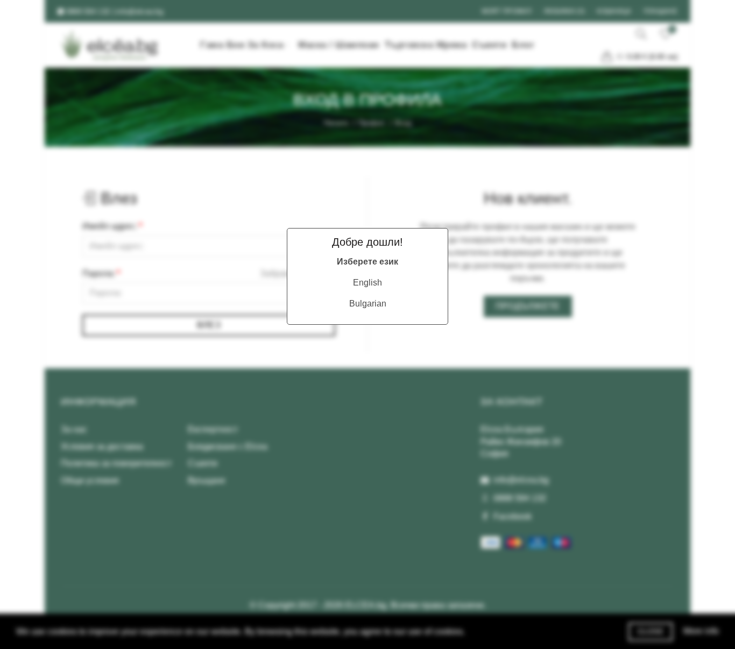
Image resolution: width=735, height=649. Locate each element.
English (367, 282)
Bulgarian (367, 303)
